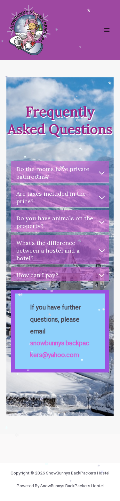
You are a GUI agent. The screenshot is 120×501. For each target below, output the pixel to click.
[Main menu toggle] (107, 30)
